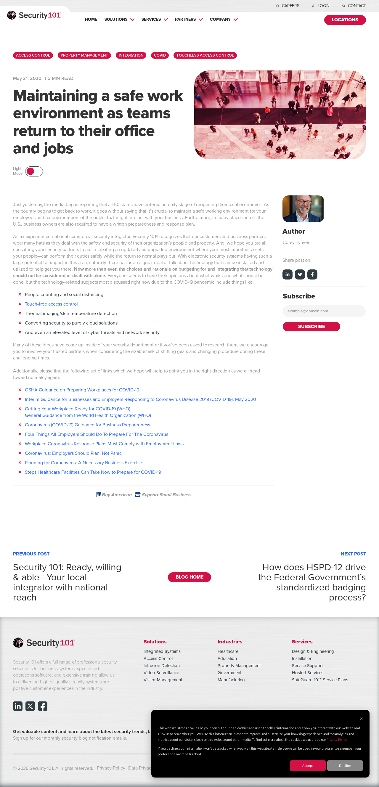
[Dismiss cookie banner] (361, 719)
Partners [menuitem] (185, 19)
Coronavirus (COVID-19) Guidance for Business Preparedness (87, 425)
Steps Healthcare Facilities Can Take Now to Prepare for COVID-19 (93, 472)
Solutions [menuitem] (116, 19)
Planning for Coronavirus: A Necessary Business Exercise (83, 463)
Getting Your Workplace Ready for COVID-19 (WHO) (77, 409)
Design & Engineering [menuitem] (313, 651)
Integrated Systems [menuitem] (162, 651)
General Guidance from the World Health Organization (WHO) (88, 415)
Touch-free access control (51, 304)
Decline (345, 765)
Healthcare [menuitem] (228, 651)
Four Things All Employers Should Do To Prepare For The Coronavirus (96, 434)
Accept (307, 765)
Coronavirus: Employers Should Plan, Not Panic (73, 453)
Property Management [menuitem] (239, 665)
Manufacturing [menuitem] (231, 679)
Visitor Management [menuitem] (163, 679)
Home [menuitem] (91, 19)
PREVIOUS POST (67, 575)
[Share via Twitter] (300, 275)
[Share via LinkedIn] (287, 275)
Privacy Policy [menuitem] (111, 768)
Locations (345, 20)
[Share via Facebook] (312, 275)
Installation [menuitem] (302, 658)
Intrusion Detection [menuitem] (162, 665)
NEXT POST (312, 575)
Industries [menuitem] (230, 641)
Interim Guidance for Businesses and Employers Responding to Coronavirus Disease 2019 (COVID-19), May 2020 (140, 399)
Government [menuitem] (229, 672)
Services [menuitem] (151, 19)
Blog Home (189, 577)
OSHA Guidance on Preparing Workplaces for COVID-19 (82, 390)
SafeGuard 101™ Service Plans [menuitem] (320, 679)
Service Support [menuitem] (307, 665)
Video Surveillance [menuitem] (161, 672)
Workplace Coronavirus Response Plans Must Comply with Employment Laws (104, 444)
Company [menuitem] (220, 19)
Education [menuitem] (227, 658)
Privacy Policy (336, 739)
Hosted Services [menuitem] (307, 672)
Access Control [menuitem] (158, 658)
